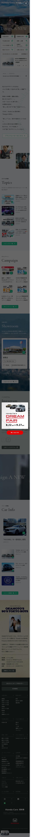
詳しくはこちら (15, 432)
